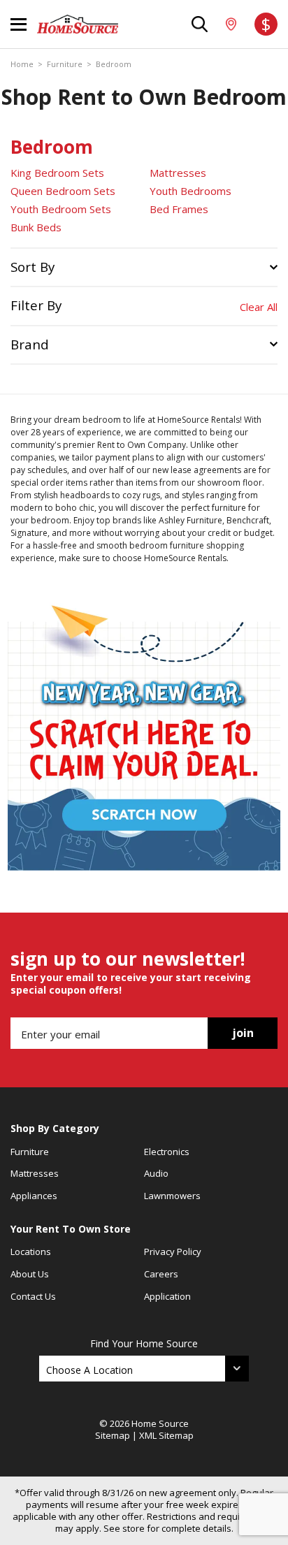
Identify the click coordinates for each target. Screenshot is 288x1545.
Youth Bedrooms (190, 191)
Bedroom (113, 64)
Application (167, 1296)
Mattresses (178, 173)
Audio (156, 1173)
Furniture (64, 64)
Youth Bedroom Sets (60, 209)
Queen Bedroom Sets (62, 191)
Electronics (166, 1151)
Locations (30, 1251)
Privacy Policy (172, 1251)
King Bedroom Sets (57, 173)
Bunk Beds (36, 227)
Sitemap (112, 1435)
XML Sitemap (166, 1435)
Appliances (33, 1195)
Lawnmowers (172, 1195)
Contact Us (33, 1296)
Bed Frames (179, 209)
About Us (29, 1274)
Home (22, 64)
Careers (161, 1274)
